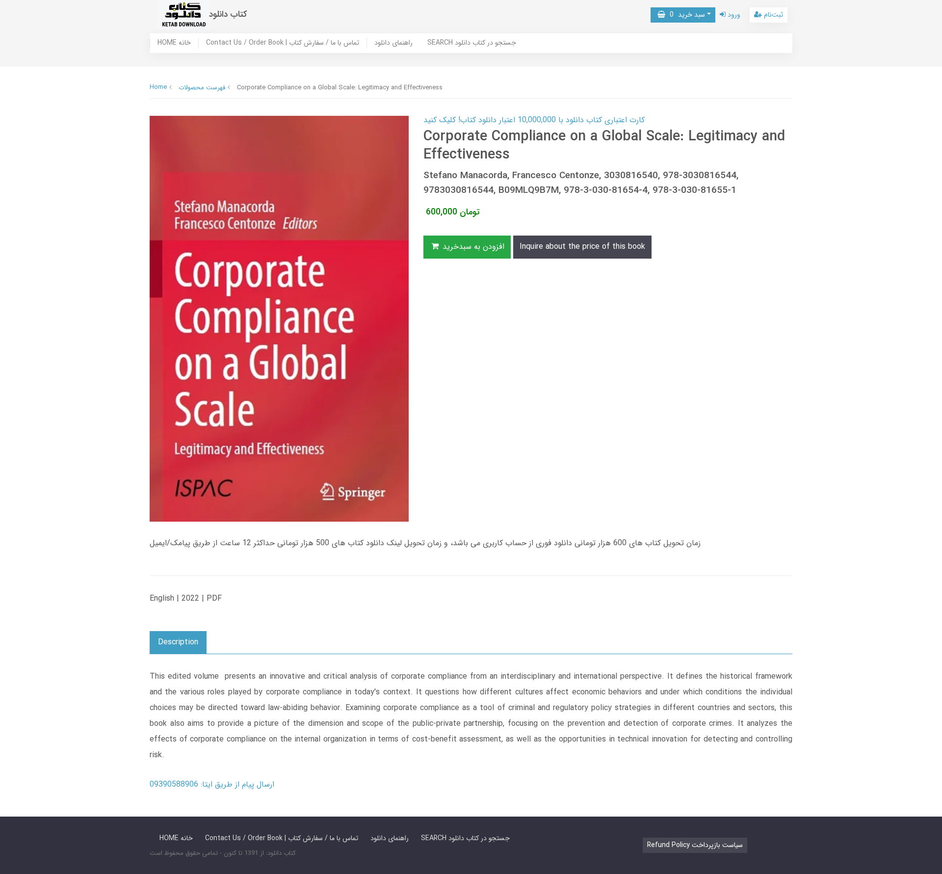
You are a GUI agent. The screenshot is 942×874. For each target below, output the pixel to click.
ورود (733, 14)
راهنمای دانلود (393, 43)
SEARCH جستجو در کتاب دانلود (471, 43)
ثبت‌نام (772, 14)
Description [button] (178, 642)
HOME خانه (174, 43)
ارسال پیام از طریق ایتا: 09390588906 (212, 784)
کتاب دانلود (228, 14)
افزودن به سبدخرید (472, 246)
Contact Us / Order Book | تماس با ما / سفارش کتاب (282, 43)
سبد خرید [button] (685, 14)
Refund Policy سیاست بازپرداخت (695, 845)
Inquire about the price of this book (582, 246)
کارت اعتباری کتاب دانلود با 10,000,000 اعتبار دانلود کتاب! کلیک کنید (534, 120)
